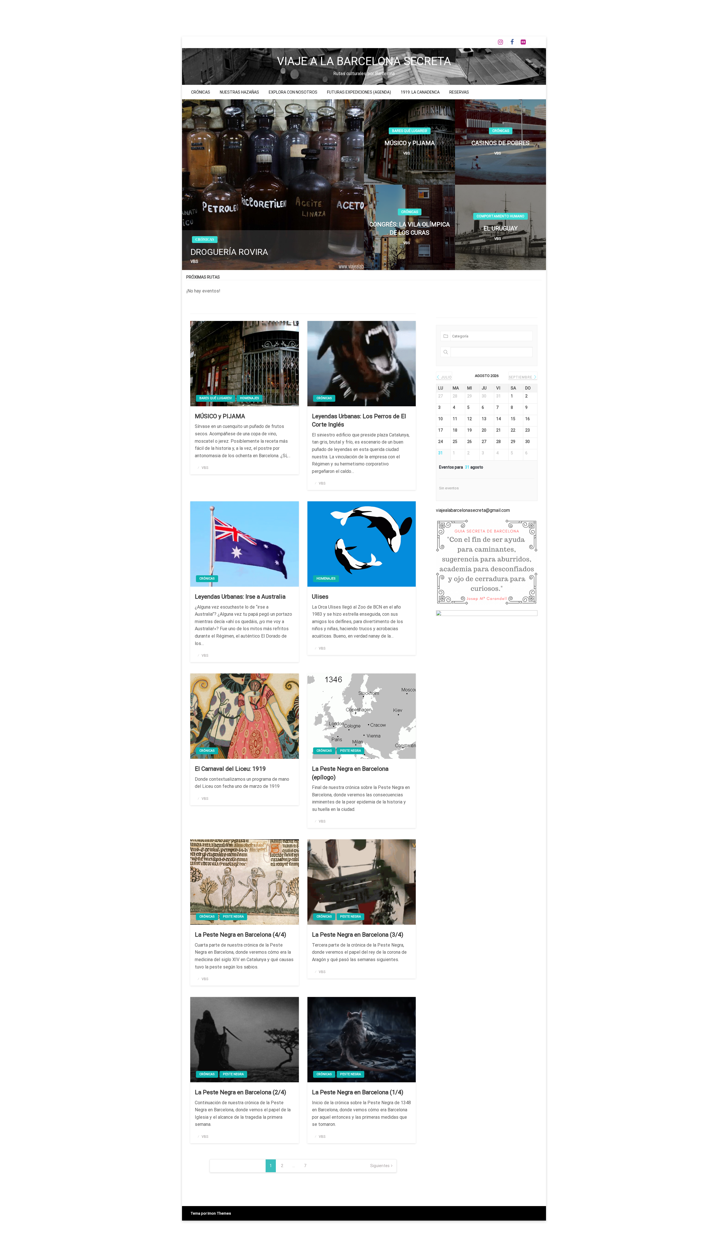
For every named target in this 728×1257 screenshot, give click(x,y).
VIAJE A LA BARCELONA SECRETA (364, 61)
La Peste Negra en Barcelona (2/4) (240, 1092)
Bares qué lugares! (409, 131)
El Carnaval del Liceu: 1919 (230, 768)
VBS (194, 261)
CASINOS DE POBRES (500, 143)
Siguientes (380, 1165)
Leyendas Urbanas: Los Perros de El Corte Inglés (359, 420)
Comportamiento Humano (500, 216)
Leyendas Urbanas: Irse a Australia (240, 596)
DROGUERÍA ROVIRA (229, 252)
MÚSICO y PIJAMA (409, 143)
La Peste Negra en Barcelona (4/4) (240, 934)
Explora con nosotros (293, 92)
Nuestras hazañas (239, 92)
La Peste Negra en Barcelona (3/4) (357, 934)
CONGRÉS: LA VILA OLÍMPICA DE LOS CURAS (409, 228)
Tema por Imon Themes (211, 1213)
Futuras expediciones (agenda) (359, 92)
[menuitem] (200, 92)
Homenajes (249, 398)
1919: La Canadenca (420, 92)
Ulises (320, 596)
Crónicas (200, 92)
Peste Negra (350, 751)
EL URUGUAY (500, 228)
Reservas (459, 92)
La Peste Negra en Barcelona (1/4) (357, 1092)
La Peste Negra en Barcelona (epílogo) (350, 772)
